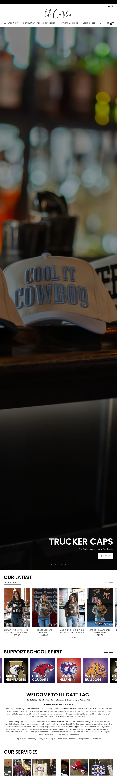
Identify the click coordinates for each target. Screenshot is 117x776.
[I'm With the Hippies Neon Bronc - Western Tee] (17, 607)
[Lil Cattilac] (58, 13)
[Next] (103, 23)
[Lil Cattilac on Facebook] (109, 6)
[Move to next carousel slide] (65, 564)
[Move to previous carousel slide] (51, 564)
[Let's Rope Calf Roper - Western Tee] (100, 607)
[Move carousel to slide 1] (55, 564)
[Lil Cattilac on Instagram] (112, 6)
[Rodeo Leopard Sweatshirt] (44, 607)
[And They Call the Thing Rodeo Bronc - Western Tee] (72, 607)
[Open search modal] (5, 23)
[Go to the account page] (107, 23)
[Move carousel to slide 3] (61, 564)
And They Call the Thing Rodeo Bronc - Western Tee (72, 632)
